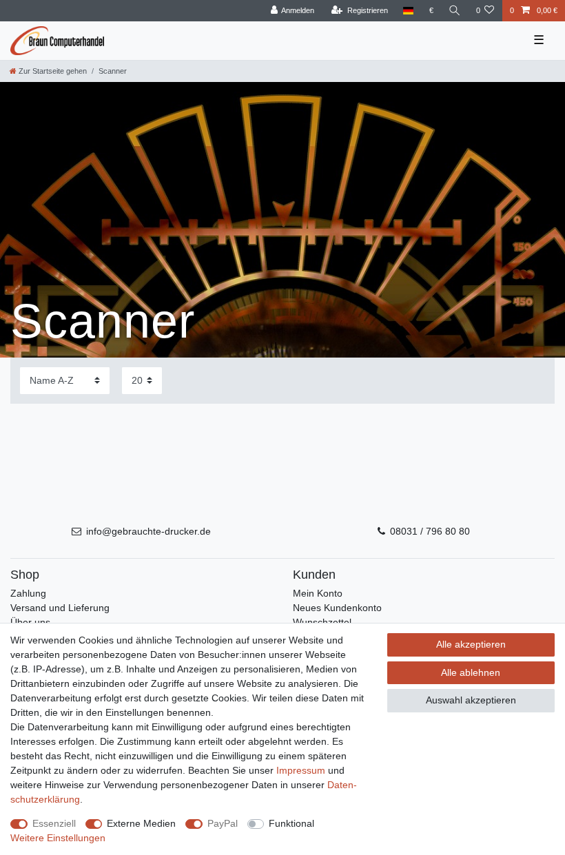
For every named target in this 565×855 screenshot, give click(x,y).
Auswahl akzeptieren (471, 699)
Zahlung (28, 593)
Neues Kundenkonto (337, 607)
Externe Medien (141, 823)
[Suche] (455, 10)
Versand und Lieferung (60, 607)
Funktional (291, 823)
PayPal (222, 823)
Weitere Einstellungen (57, 837)
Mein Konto (317, 593)
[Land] (408, 10)
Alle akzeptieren (471, 644)
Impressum (300, 770)
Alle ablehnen (470, 672)
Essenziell (54, 823)
